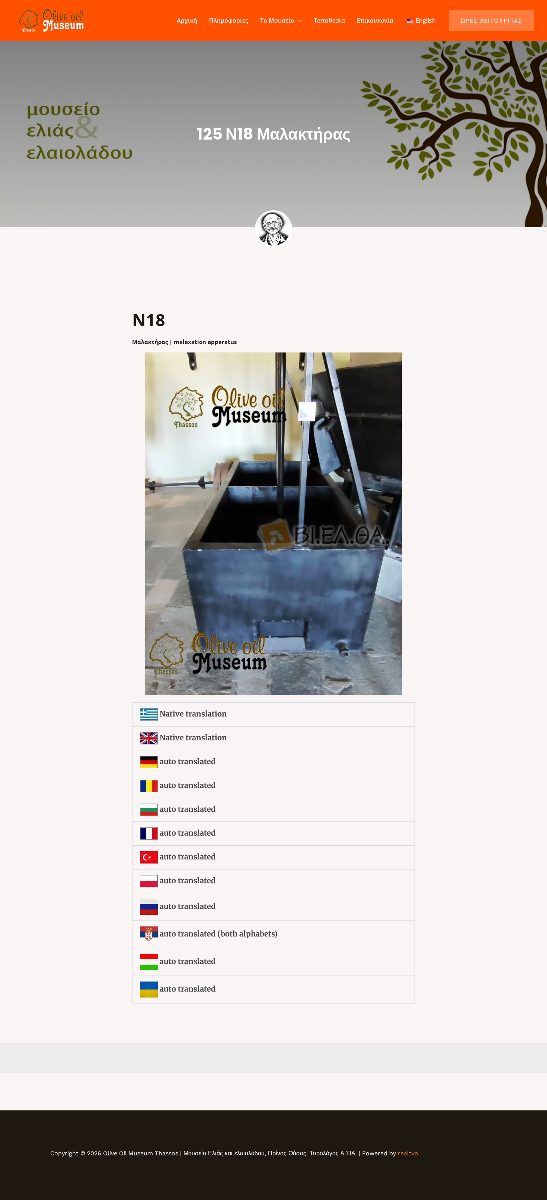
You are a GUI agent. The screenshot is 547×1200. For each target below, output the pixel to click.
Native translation (192, 713)
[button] (298, 20)
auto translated (186, 761)
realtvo (408, 1153)
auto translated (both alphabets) (218, 933)
